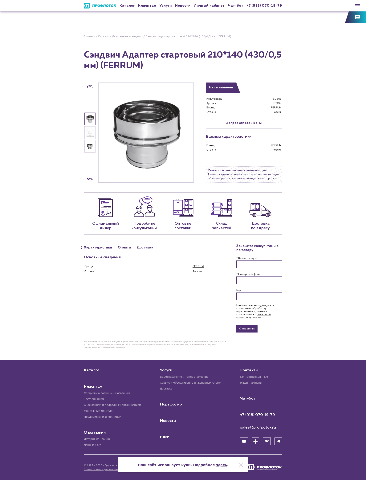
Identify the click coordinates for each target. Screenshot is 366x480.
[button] (90, 86)
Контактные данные (254, 376)
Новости (168, 421)
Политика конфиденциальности (102, 469)
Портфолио (171, 404)
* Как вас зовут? (246, 258)
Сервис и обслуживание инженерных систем (191, 382)
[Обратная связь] (355, 17)
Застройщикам (94, 399)
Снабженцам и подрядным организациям (112, 404)
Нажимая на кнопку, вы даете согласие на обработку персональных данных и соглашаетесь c (255, 311)
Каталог (127, 5)
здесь (221, 465)
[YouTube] (244, 441)
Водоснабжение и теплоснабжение (184, 376)
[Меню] (355, 5)
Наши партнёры (251, 382)
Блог (164, 437)
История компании (97, 439)
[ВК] (267, 441)
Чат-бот (235, 5)
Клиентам (147, 5)
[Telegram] (278, 441)
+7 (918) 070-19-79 (264, 5)
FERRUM (276, 107)
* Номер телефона (248, 274)
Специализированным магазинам (107, 393)
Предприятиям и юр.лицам (102, 416)
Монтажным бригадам (99, 410)
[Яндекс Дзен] (255, 441)
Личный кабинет (209, 5)
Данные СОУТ (93, 444)
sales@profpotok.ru (258, 427)
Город (240, 290)
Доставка (166, 388)
